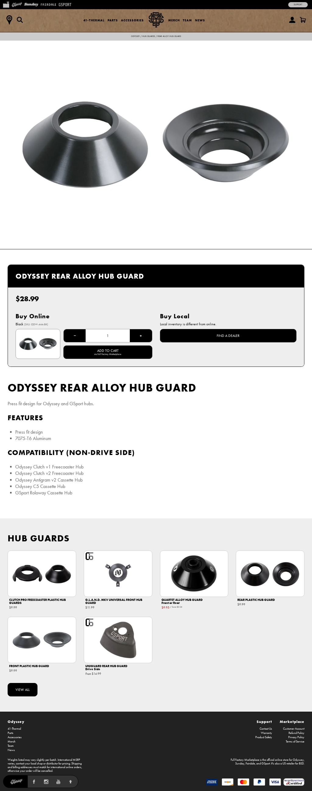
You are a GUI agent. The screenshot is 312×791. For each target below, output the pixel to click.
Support (298, 4)
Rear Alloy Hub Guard (169, 36)
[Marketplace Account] (292, 19)
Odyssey (135, 36)
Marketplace (292, 721)
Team (187, 20)
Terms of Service (295, 741)
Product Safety (263, 737)
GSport (265, 763)
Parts (113, 20)
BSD (301, 763)
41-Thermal (94, 20)
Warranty (266, 733)
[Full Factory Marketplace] (6, 4)
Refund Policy (296, 733)
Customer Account (293, 729)
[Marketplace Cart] (303, 19)
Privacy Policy (296, 737)
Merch (174, 20)
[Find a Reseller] (9, 19)
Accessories (132, 20)
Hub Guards (148, 36)
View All (23, 690)
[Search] (20, 19)
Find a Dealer (228, 336)
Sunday (239, 763)
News (200, 20)
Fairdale (250, 763)
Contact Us (266, 729)
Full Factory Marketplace (245, 760)
